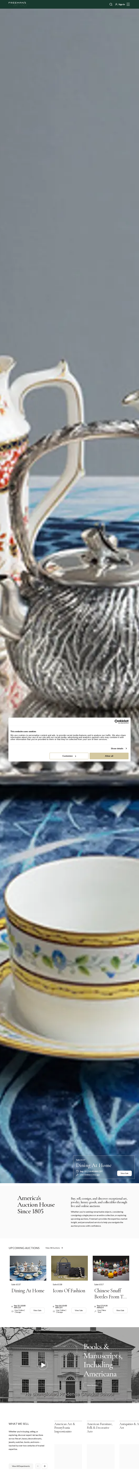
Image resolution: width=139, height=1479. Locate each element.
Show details (117, 748)
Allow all (109, 756)
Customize (67, 756)
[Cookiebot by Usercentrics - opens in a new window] (117, 722)
